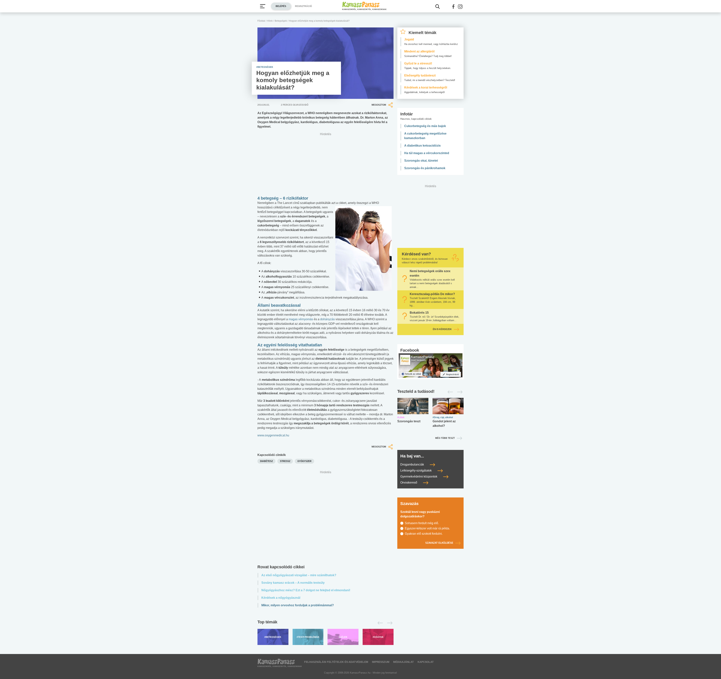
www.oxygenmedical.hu (273, 435)
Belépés (281, 6)
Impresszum (380, 661)
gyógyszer (304, 461)
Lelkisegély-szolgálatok (416, 470)
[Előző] (379, 623)
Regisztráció (303, 6)
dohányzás (328, 319)
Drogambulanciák (412, 464)
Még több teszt (445, 438)
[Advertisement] (325, 518)
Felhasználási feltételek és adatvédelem (336, 661)
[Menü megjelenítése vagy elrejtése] (262, 6)
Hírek (270, 21)
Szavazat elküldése (439, 542)
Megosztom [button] (379, 105)
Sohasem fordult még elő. (422, 523)
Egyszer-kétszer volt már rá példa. (427, 528)
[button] (453, 6)
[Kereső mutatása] (437, 6)
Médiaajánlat (403, 661)
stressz (285, 461)
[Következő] (389, 623)
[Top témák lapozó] (325, 623)
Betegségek (281, 21)
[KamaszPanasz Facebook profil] (430, 365)
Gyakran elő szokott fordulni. (424, 533)
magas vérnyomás (301, 319)
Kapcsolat (426, 661)
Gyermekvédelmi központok (419, 476)
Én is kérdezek (442, 329)
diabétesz (266, 461)
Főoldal (261, 21)
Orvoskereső (409, 482)
